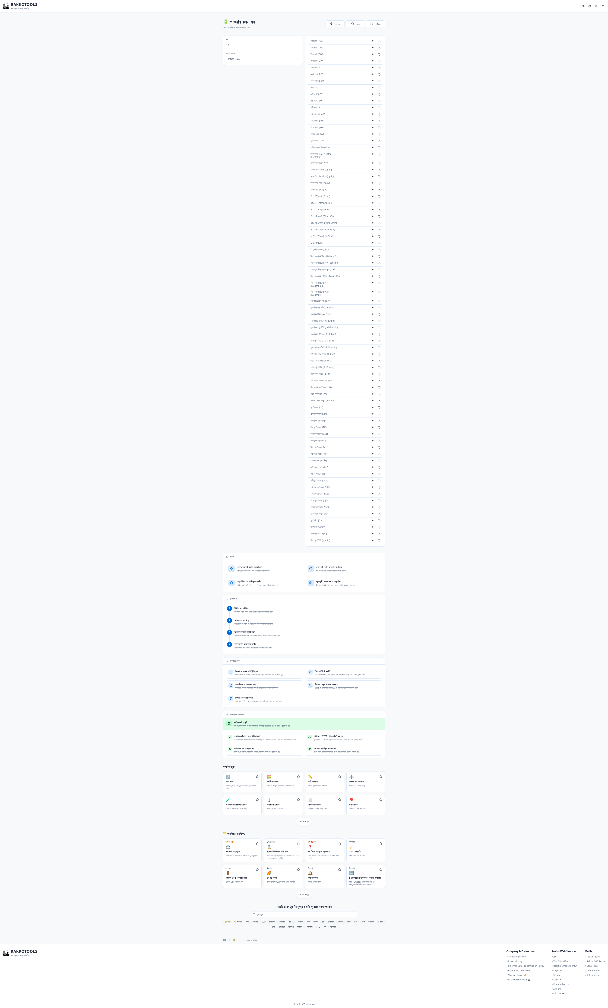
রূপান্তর (300, 921)
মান (227, 39)
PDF (356, 921)
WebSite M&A (560, 961)
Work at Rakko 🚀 (517, 974)
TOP (225, 939)
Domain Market (561, 984)
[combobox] (263, 59)
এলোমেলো (331, 921)
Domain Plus (593, 970)
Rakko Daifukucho (596, 961)
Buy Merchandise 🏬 (519, 979)
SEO (264, 921)
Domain (557, 979)
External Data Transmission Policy (526, 965)
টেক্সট (247, 921)
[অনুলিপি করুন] (379, 41)
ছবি (323, 921)
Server (556, 974)
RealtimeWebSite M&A (565, 965)
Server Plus (592, 965)
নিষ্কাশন (291, 926)
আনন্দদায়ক (333, 926)
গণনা (363, 921)
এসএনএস (282, 926)
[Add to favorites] (257, 776)
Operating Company (519, 970)
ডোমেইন (340, 921)
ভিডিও (349, 921)
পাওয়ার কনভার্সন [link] (251, 939)
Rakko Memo (593, 974)
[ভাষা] (589, 6)
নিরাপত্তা (272, 921)
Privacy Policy (515, 961)
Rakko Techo (593, 956)
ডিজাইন (316, 921)
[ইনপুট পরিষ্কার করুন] (297, 45)
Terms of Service (517, 956)
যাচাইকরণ (300, 926)
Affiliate (557, 988)
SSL (318, 926)
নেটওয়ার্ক (255, 921)
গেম (324, 926)
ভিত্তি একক (230, 53)
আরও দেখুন (304, 821)
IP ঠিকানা (380, 921)
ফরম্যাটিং (310, 926)
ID (554, 956)
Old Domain (559, 993)
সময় (308, 921)
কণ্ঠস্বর (371, 921)
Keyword (558, 970)
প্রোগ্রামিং (282, 921)
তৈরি (273, 926)
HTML (291, 921)
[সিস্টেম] (595, 6)
